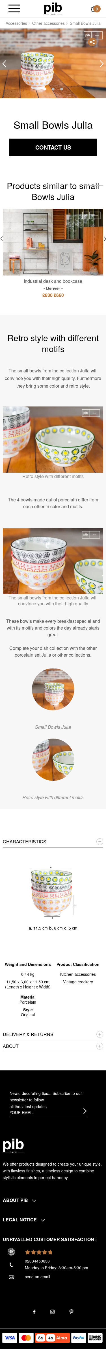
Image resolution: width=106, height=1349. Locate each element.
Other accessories (48, 23)
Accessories (16, 23)
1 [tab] (44, 89)
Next (102, 63)
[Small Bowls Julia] (53, 689)
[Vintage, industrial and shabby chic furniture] (53, 8)
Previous (4, 63)
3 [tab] (61, 89)
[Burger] (14, 9)
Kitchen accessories (78, 974)
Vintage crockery (78, 981)
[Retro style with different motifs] (53, 760)
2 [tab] (53, 89)
